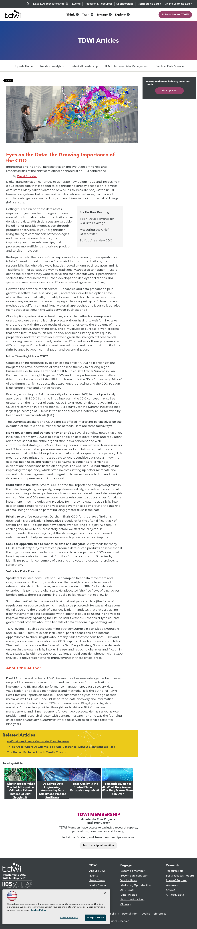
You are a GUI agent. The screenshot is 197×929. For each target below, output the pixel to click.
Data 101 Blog (128, 894)
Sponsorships (124, 3)
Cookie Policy (38, 910)
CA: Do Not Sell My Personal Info (116, 913)
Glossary (125, 904)
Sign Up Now (169, 90)
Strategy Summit (73, 628)
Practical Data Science (169, 66)
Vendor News (128, 880)
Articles (170, 890)
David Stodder (27, 176)
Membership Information (98, 845)
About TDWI (97, 870)
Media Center (97, 885)
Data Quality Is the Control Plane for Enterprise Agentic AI (84, 787)
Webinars (172, 885)
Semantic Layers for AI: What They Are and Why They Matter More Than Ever (117, 789)
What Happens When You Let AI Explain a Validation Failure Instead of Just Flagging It (20, 790)
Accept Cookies (95, 917)
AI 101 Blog (127, 890)
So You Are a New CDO (96, 240)
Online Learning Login (178, 3)
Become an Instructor (134, 875)
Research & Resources (98, 3)
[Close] (105, 892)
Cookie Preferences (154, 913)
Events (76, 3)
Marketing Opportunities (135, 885)
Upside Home (24, 66)
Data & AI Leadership (84, 66)
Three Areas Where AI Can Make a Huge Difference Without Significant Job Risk (61, 746)
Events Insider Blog (132, 899)
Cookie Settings (69, 917)
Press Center (97, 880)
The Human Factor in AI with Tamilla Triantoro (37, 752)
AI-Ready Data (175, 894)
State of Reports (176, 880)
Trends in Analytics (52, 66)
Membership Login (149, 3)
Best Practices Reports (180, 875)
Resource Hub (174, 870)
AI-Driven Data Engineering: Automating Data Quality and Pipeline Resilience (52, 790)
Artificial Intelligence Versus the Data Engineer (38, 741)
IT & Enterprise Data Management (126, 66)
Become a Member (132, 870)
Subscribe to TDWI (175, 14)
